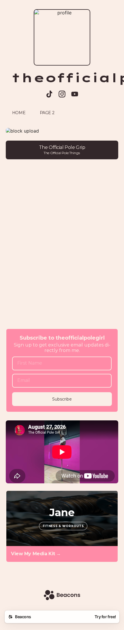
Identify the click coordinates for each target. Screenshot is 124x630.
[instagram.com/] (62, 95)
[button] (62, 131)
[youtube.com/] (74, 95)
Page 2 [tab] (47, 112)
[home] (62, 595)
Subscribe (62, 399)
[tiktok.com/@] (49, 95)
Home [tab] (18, 112)
